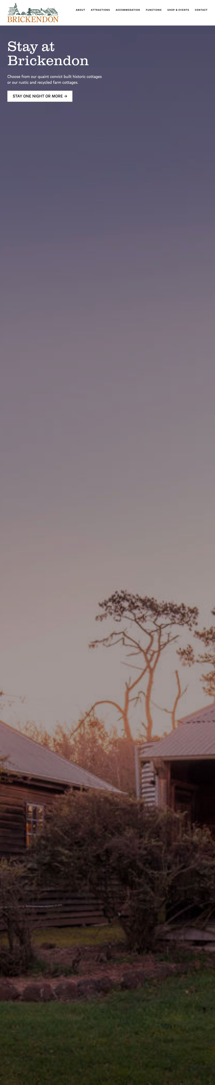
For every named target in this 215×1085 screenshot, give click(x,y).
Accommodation (128, 9)
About (80, 9)
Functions (154, 9)
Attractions (100, 9)
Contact (201, 9)
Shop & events (178, 9)
